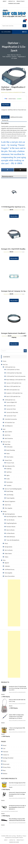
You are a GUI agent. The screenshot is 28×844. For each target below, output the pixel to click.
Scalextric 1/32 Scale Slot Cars (14, 393)
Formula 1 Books (10, 526)
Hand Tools (8, 504)
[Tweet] (20, 169)
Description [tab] (5, 117)
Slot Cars (13, 55)
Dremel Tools (8, 460)
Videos (6, 557)
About (4, 1)
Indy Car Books (10, 530)
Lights (8, 475)
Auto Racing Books (10, 514)
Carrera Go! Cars (10, 405)
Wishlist (5, 773)
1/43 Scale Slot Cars (10, 399)
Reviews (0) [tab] (5, 120)
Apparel (7, 562)
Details (23, 92)
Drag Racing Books (11, 523)
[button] (24, 69)
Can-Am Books (10, 520)
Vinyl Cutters (9, 457)
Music (6, 543)
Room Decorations (10, 576)
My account (6, 764)
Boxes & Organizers (10, 501)
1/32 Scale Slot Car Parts (13, 369)
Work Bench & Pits (10, 466)
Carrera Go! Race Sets (12, 412)
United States (12, 98)
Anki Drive (7, 435)
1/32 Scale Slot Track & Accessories (15, 376)
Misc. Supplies (8, 508)
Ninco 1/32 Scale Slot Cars (13, 386)
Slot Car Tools (17, 109)
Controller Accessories (11, 419)
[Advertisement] (14, 602)
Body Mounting (10, 450)
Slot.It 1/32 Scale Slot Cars (13, 396)
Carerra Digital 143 (11, 402)
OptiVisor (8, 56)
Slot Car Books (9, 550)
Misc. (4, 560)
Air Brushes (9, 446)
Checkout (5, 751)
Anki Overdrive (9, 438)
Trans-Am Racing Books (12, 540)
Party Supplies (8, 573)
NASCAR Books (10, 536)
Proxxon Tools (10, 462)
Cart (4, 748)
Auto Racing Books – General (14, 516)
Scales (8, 478)
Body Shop (7, 444)
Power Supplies (10, 498)
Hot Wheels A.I (9, 426)
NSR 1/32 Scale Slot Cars (13, 389)
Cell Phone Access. (10, 569)
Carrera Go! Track (11, 415)
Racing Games (8, 546)
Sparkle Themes (19, 837)
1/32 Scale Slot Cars (10, 367)
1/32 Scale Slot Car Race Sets (14, 373)
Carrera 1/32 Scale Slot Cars (13, 383)
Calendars (7, 566)
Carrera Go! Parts (11, 409)
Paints (8, 453)
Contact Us (11, 1)
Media (4, 511)
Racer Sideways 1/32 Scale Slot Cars (16, 379)
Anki (4, 429)
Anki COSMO (8, 431)
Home (8, 55)
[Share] (7, 169)
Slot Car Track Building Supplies (13, 489)
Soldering (8, 468)
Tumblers (8, 485)
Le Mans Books (10, 533)
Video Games (8, 553)
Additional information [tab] (16, 117)
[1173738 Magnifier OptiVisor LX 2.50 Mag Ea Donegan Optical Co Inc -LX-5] (14, 192)
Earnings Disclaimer (14, 3)
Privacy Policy (20, 1)
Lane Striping (9, 494)
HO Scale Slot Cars (10, 422)
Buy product (5, 104)
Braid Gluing (9, 491)
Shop (4, 770)
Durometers (9, 482)
